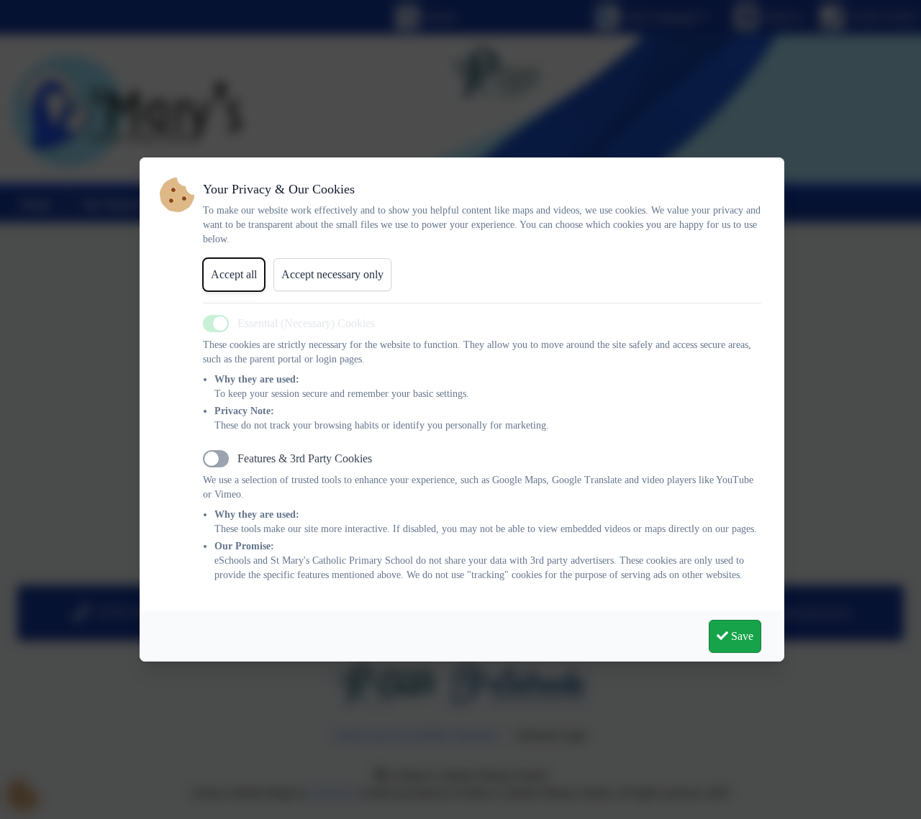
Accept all (234, 274)
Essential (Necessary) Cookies (306, 323)
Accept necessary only (332, 274)
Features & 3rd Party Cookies (304, 458)
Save (740, 636)
